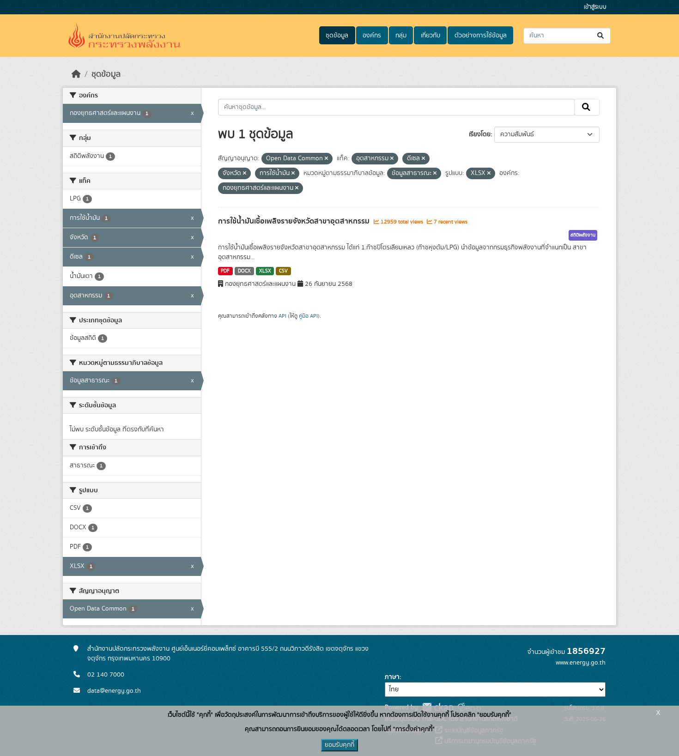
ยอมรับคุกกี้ (339, 745)
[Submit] (601, 36)
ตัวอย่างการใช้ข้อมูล (481, 35)
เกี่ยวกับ (430, 35)
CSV (283, 271)
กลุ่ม (400, 35)
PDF (225, 271)
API (282, 316)
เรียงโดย (480, 134)
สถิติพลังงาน (582, 235)
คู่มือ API (308, 316)
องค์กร (372, 35)
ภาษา (392, 677)
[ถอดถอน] (326, 159)
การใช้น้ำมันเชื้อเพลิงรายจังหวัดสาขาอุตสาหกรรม (294, 221)
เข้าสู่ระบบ (595, 7)
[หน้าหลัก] (76, 74)
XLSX (265, 271)
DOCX (244, 271)
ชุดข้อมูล (337, 35)
